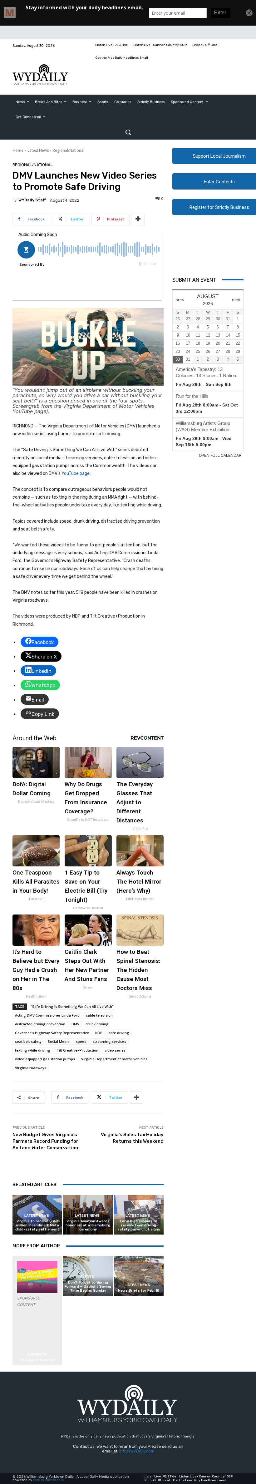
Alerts (87, 1277)
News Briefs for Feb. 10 (138, 1291)
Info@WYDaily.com (136, 1451)
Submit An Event (194, 280)
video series (115, 1050)
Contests (37, 1354)
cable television (99, 1015)
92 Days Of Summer (37, 1360)
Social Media (59, 1041)
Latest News (38, 150)
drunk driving (97, 1024)
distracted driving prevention (40, 1024)
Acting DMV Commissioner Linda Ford (47, 1015)
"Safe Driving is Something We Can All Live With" (72, 1006)
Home (17, 150)
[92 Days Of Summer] (37, 1277)
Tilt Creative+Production (77, 1050)
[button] (128, 132)
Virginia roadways (30, 1067)
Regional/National (68, 150)
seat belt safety (28, 1041)
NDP (98, 1032)
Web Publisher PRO (48, 1480)
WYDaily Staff (32, 200)
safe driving (119, 1032)
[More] (138, 219)
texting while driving (32, 1050)
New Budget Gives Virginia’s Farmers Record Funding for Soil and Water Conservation (45, 1141)
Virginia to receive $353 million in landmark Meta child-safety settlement (37, 1225)
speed (81, 1041)
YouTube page (76, 473)
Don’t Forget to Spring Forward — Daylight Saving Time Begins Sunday (88, 1286)
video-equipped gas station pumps (45, 1059)
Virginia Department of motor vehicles (114, 1059)
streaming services (109, 1041)
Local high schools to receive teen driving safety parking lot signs (138, 1225)
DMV (75, 1024)
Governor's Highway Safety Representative (52, 1032)
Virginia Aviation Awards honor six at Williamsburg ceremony (88, 1225)
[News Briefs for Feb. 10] (139, 1276)
